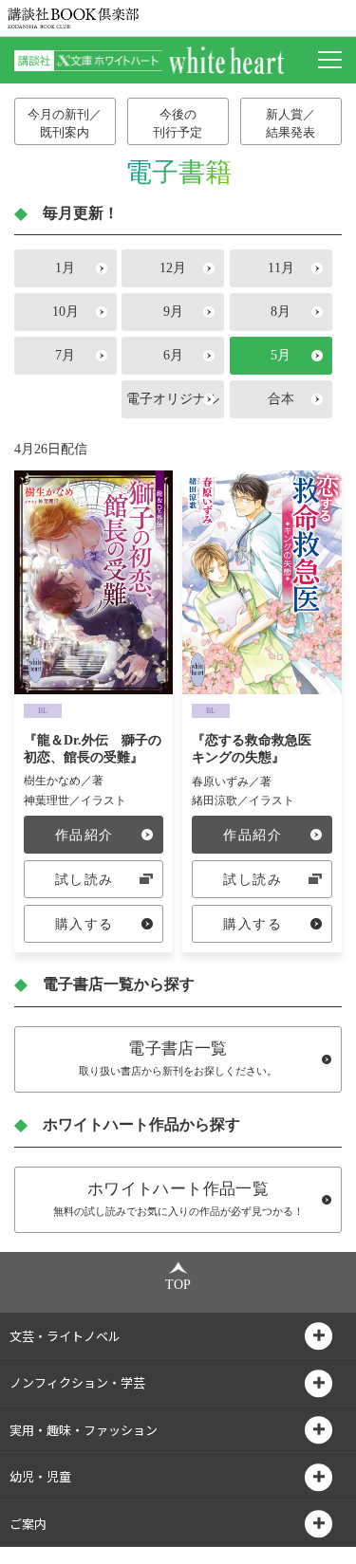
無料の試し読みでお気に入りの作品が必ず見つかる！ (178, 1198)
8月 (280, 311)
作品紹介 (84, 835)
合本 (281, 399)
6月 (173, 355)
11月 (281, 268)
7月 (65, 355)
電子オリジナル (172, 399)
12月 (172, 268)
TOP (178, 1285)
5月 (280, 355)
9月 (173, 311)
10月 (65, 311)
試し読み (84, 880)
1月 (65, 268)
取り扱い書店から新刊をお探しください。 (178, 1058)
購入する (84, 924)
